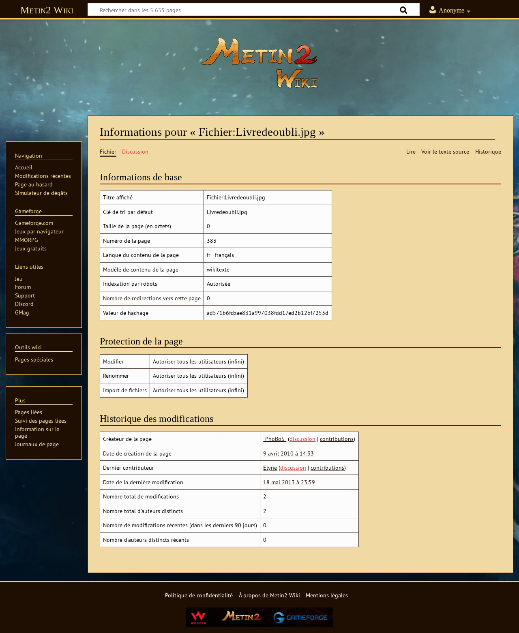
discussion (302, 439)
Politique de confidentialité (199, 595)
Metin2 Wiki (46, 9)
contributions (337, 439)
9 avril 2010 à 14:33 (288, 453)
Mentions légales (327, 595)
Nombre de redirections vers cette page (152, 298)
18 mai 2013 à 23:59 (289, 482)
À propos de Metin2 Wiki (269, 595)
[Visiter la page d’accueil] (259, 62)
